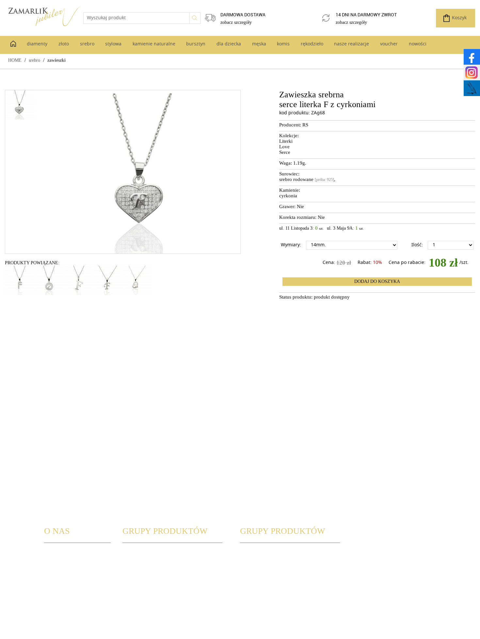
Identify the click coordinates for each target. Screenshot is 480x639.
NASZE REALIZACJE (260, 583)
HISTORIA (54, 561)
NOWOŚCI (251, 598)
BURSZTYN (134, 598)
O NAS (51, 553)
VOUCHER (250, 591)
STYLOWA (132, 583)
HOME (15, 60)
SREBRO (131, 576)
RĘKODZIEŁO (254, 576)
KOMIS (247, 568)
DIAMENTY (134, 561)
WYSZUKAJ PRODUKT (145, 553)
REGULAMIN (57, 576)
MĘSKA (247, 561)
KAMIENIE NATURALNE (147, 591)
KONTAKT (54, 568)
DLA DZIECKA (254, 553)
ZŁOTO (129, 568)
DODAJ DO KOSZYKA (377, 281)
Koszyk (459, 18)
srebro (34, 60)
